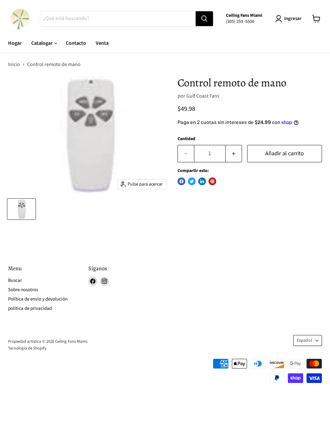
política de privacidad (30, 308)
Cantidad (186, 138)
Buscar (15, 280)
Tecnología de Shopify (27, 348)
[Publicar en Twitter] (192, 181)
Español (304, 340)
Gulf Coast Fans (202, 96)
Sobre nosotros (23, 289)
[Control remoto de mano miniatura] (21, 209)
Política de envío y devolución (38, 299)
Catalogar (42, 43)
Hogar (15, 43)
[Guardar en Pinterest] (212, 181)
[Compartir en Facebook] (181, 181)
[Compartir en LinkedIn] (202, 181)
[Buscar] (204, 18)
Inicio (14, 64)
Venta (102, 43)
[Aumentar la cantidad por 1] (234, 154)
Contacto (76, 43)
